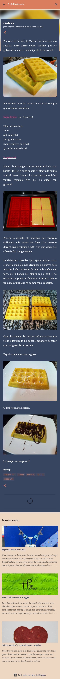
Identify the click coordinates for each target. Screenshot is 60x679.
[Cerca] (56, 4)
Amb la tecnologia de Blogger (31, 675)
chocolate (9, 475)
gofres (21, 475)
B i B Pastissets (16, 4)
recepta (30, 475)
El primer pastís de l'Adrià (13, 550)
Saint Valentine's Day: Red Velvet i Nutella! (21, 645)
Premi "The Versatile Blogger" (16, 597)
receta (41, 475)
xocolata (8, 479)
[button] (5, 32)
